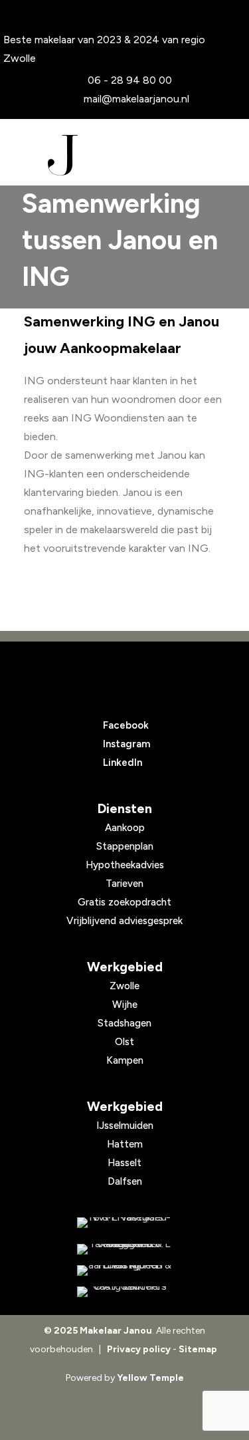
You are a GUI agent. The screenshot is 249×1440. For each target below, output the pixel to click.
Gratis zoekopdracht (124, 902)
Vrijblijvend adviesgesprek (124, 921)
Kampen (124, 1060)
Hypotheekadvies (125, 865)
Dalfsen (125, 1181)
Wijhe (124, 1005)
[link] (124, 1222)
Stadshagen (124, 1023)
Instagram (126, 744)
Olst (124, 1042)
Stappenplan (124, 846)
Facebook (126, 725)
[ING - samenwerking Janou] (124, 1222)
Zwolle (124, 986)
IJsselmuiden (124, 1126)
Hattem (125, 1144)
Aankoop (125, 828)
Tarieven (124, 884)
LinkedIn (122, 763)
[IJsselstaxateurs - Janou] (124, 1291)
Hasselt (124, 1163)
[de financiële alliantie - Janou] (124, 1270)
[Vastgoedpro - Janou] (124, 1249)
